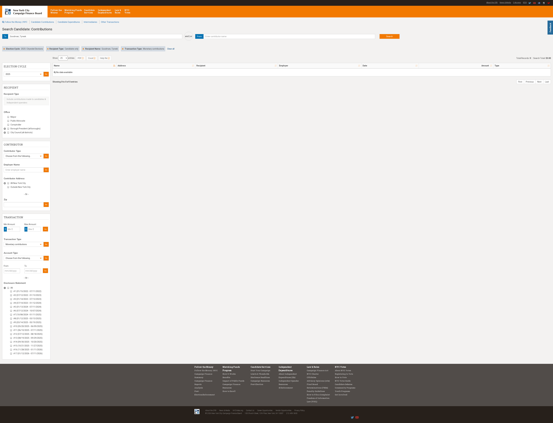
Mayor (13, 117)
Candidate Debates (343, 384)
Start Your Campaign (260, 370)
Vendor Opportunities (283, 410)
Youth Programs (342, 391)
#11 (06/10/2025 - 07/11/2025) (27, 330)
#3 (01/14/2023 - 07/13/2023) (27, 299)
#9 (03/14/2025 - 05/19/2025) (27, 322)
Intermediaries (90, 22)
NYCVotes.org (238, 410)
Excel (91, 58)
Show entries (63, 58)
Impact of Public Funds (233, 381)
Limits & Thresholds (260, 374)
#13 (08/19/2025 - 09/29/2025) (27, 338)
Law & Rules (118, 11)
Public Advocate (18, 121)
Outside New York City (21, 187)
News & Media (505, 3)
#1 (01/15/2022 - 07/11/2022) (27, 291)
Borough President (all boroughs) (25, 128)
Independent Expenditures (105, 11)
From (6, 266)
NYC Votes (127, 11)
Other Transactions (110, 22)
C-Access (517, 3)
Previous (530, 82)
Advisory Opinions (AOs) (318, 381)
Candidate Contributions (42, 22)
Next (539, 82)
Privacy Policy (299, 410)
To (25, 266)
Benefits (226, 377)
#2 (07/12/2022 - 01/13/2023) (27, 295)
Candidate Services (89, 11)
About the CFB (492, 3)
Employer (283, 66)
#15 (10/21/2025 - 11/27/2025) (27, 346)
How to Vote (341, 377)
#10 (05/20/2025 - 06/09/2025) (27, 326)
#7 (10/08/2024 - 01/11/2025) (27, 314)
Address (122, 66)
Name (56, 66)
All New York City (18, 183)
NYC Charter (313, 374)
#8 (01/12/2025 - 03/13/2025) (27, 318)
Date (365, 66)
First (520, 82)
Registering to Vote (344, 374)
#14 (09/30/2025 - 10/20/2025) (27, 342)
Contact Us (250, 410)
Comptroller (16, 125)
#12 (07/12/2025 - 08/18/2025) (27, 334)
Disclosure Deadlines (260, 377)
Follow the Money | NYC (16, 22)
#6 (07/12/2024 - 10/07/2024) (27, 311)
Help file (104, 58)
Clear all (170, 49)
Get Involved (341, 394)
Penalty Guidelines (316, 391)
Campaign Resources (260, 381)
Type (497, 66)
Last (547, 82)
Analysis (198, 388)
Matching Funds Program (73, 11)
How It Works (229, 374)
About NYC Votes (343, 370)
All (12, 288)
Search (389, 36)
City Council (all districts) (22, 132)
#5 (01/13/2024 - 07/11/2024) (27, 307)
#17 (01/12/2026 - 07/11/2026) (27, 353)
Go (46, 74)
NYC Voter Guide (343, 381)
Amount (485, 66)
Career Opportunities (265, 410)
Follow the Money (56, 11)
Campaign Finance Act (317, 370)
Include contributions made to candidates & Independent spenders (26, 101)
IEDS (525, 3)
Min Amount (9, 224)
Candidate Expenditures (69, 22)
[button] (23, 74)
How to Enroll (228, 391)
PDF (80, 58)
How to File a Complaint (318, 394)
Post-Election (257, 384)
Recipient (200, 66)
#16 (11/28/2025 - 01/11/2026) (27, 349)
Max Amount (30, 224)
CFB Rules (311, 377)
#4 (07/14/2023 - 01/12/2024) (27, 303)
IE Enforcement (286, 388)
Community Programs (345, 388)
